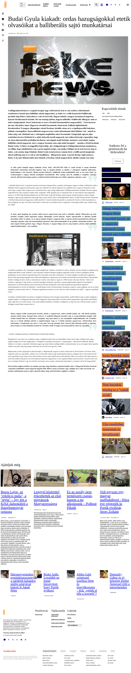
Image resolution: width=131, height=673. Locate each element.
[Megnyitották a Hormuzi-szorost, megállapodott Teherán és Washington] (116, 300)
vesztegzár (122, 119)
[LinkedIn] (3, 30)
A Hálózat (4, 517)
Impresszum (38, 614)
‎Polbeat (69, 513)
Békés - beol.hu (46, 660)
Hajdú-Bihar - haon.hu (69, 662)
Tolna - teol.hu (111, 655)
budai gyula (105, 119)
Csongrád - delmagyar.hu (48, 665)
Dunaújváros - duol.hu (69, 655)
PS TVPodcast (71, 614)
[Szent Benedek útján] (116, 367)
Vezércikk (118, 377)
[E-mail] (3, 35)
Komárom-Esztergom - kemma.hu (93, 658)
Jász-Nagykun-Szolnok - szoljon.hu (93, 655)
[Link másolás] (3, 40)
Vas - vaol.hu (110, 658)
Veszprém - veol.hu (112, 660)
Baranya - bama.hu (47, 658)
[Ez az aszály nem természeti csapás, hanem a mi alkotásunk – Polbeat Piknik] (82, 478)
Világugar (71, 5)
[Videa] (107, 4)
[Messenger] (3, 19)
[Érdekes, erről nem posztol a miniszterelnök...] (116, 339)
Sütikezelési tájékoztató (58, 619)
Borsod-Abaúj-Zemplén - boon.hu (50, 662)
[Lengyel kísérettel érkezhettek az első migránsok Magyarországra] (49, 478)
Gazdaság (73, 651)
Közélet (63, 651)
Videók (69, 618)
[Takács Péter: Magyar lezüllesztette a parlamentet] (116, 192)
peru (103, 113)
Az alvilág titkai (105, 517)
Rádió (113, 651)
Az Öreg (116, 202)
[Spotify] (21, 639)
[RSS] (119, 4)
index (108, 113)
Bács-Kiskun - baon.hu (47, 655)
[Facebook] (111, 4)
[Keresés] (96, 4)
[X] (115, 4)
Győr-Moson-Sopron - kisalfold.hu (71, 660)
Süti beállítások (73, 625)
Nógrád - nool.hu (89, 660)
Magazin (83, 651)
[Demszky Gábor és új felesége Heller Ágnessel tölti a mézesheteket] (104, 574)
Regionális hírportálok (49, 651)
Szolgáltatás (102, 651)
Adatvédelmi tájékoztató (55, 615)
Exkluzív (13, 595)
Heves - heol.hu (67, 665)
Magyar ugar (57, 5)
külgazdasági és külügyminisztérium (112, 116)
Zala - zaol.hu (110, 662)
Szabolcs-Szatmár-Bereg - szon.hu (93, 665)
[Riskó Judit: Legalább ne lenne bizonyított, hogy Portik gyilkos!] (38, 574)
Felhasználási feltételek (58, 623)
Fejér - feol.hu (67, 658)
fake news (113, 119)
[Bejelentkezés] (101, 4)
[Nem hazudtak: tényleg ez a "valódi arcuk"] (116, 407)
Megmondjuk (34, 5)
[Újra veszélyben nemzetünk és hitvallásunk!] (116, 446)
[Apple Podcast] (25, 639)
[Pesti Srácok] (10, 5)
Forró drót (46, 5)
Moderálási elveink (56, 626)
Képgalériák (71, 621)
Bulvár (92, 651)
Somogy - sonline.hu (90, 662)
